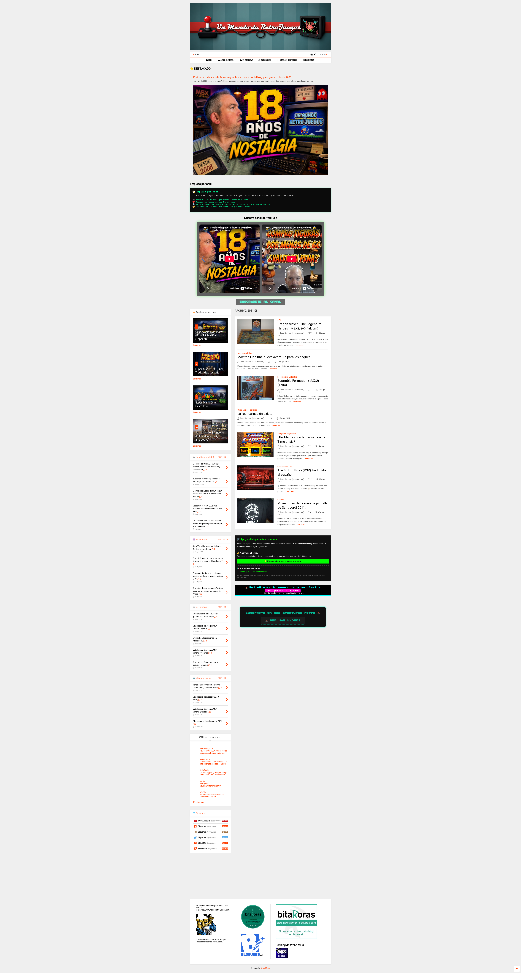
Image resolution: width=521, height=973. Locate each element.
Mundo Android (265, 60)
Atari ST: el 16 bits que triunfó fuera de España (222, 200)
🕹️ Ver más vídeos (283, 620)
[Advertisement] (260, 876)
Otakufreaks (204, 770)
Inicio (210, 60)
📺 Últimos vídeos (202, 678)
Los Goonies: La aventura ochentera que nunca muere (223, 207)
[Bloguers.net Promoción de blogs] (253, 955)
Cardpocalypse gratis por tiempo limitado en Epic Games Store (214, 773)
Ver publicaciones (283, 591)
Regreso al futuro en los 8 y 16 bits (215, 202)
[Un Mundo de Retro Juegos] (260, 48)
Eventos (280, 499)
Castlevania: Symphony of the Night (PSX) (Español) (209, 335)
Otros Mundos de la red (247, 410)
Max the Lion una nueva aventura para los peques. (274, 357)
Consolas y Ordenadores (288, 60)
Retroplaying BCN (206, 748)
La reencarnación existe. (255, 414)
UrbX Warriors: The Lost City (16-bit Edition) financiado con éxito (213, 763)
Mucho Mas (310, 60)
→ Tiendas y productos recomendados (252, 571)
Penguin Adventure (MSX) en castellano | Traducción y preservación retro (234, 204)
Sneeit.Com (265, 968)
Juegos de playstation (286, 433)
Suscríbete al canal (260, 302)
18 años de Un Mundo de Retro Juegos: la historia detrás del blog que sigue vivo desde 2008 (242, 77)
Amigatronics (205, 759)
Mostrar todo (198, 802)
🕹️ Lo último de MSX (203, 457)
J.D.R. (279, 320)
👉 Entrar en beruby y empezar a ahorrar (282, 561)
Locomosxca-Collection (287, 377)
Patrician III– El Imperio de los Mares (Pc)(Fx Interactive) (209, 436)
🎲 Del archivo (200, 607)
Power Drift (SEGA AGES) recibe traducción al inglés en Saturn (213, 752)
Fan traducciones (284, 466)
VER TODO (222, 607)
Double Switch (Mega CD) (210, 786)
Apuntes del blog (244, 353)
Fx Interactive (247, 60)
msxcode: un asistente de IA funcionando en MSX (212, 795)
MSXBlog (203, 792)
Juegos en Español (227, 60)
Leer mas (299, 345)
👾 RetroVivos (200, 539)
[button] (318, 259)
